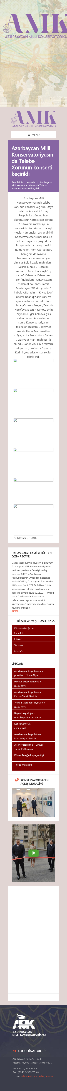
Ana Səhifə (17, 182)
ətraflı (15, 610)
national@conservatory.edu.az (37, 1076)
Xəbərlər (31, 182)
